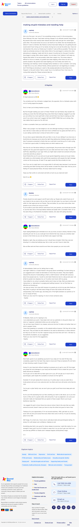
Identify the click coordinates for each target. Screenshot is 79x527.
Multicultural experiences (64, 454)
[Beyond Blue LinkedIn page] (73, 510)
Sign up (63, 4)
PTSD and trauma (27, 458)
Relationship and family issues (42, 458)
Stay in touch (35, 518)
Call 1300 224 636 (64, 483)
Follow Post (41, 77)
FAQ (35, 484)
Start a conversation (10, 13)
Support (73, 4)
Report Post (52, 77)
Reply (70, 77)
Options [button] (74, 13)
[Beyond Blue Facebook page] (53, 510)
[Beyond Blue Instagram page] (63, 510)
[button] (25, 77)
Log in (52, 4)
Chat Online (62, 491)
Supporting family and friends (59, 461)
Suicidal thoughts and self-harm (40, 461)
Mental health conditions (44, 13)
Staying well (25, 461)
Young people (68, 465)
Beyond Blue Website (8, 479)
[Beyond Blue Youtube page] (58, 510)
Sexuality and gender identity (61, 458)
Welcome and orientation (55, 465)
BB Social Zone (32, 454)
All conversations (30, 3)
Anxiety (59, 13)
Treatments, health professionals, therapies (34, 465)
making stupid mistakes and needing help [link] (37, 17)
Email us (60, 499)
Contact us (37, 522)
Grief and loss (51, 454)
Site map (69, 523)
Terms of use (49, 522)
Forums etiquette (39, 493)
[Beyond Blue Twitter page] (68, 510)
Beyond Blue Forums (8, 4)
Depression (42, 454)
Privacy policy (61, 522)
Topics (19, 3)
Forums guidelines (22, 5)
